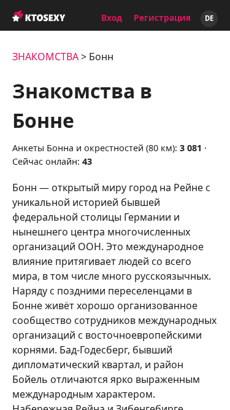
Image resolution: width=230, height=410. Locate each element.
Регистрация (162, 17)
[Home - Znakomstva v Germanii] (38, 10)
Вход (111, 17)
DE (209, 18)
